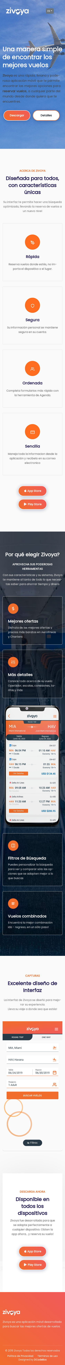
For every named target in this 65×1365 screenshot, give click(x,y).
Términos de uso (47, 1356)
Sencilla (32, 446)
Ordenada (32, 383)
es (48, 11)
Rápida (32, 256)
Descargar (17, 115)
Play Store (34, 504)
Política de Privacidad (20, 1356)
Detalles (46, 115)
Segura (33, 320)
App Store (34, 491)
